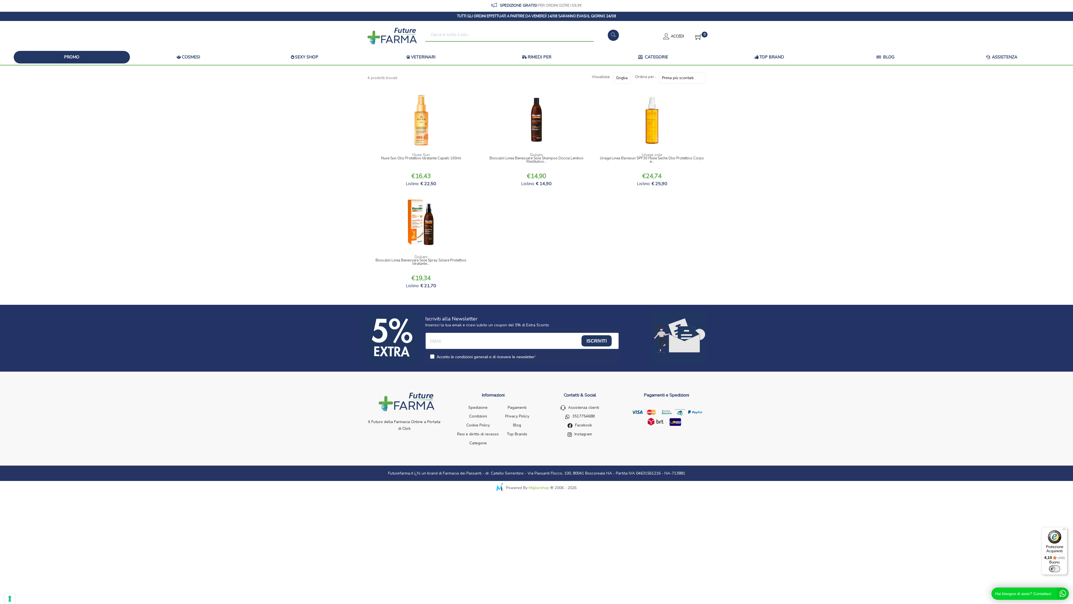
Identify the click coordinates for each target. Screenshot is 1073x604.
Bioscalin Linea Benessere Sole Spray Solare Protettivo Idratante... (421, 262)
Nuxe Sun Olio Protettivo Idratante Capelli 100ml (421, 159)
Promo (71, 57)
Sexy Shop (306, 57)
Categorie (656, 57)
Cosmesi (191, 57)
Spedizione (478, 407)
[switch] (1054, 568)
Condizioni (478, 416)
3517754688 (583, 416)
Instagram (583, 434)
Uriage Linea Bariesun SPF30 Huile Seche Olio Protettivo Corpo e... (652, 160)
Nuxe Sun (421, 154)
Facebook (583, 425)
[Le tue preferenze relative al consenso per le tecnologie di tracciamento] (9, 598)
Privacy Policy (517, 416)
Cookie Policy (478, 425)
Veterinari (423, 57)
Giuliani (536, 154)
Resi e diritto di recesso (478, 434)
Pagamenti (517, 407)
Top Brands (517, 434)
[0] (697, 36)
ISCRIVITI (597, 341)
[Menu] (1064, 530)
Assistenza (1004, 57)
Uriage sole (652, 154)
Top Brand (771, 57)
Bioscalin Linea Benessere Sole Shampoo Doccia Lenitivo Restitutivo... (536, 160)
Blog (888, 57)
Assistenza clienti (583, 407)
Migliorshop (539, 487)
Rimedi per (539, 57)
